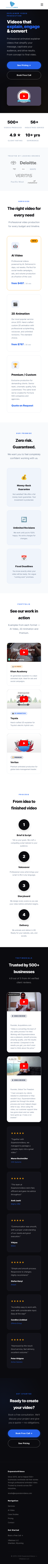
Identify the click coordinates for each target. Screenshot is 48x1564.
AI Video (11, 1510)
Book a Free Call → (15, 1535)
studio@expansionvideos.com (20, 1493)
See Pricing (24, 1443)
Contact (11, 1522)
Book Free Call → (24, 1433)
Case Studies (13, 1514)
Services (11, 1506)
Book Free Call (24, 75)
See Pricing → (24, 65)
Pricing (10, 1518)
